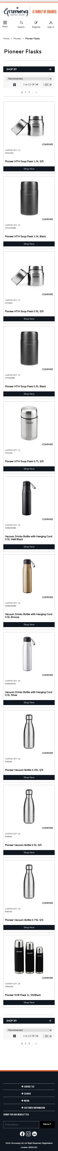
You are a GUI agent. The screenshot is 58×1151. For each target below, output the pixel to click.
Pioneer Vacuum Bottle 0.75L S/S (24, 920)
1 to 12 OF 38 (30, 84)
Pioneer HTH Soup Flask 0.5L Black (25, 386)
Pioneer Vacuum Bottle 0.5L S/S (23, 845)
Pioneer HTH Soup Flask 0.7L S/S (24, 461)
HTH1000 (9, 153)
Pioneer (18, 38)
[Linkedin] (34, 1133)
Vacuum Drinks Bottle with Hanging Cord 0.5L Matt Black (28, 538)
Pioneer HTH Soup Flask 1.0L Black (25, 236)
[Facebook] (22, 1133)
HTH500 (8, 303)
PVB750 (8, 911)
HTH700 (8, 453)
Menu (5, 26)
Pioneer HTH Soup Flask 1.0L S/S (24, 161)
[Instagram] (28, 1133)
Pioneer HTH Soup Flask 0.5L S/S (24, 311)
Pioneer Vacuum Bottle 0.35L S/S (24, 770)
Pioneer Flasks (32, 38)
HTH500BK (10, 378)
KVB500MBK (10, 528)
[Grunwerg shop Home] (29, 15)
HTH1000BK (10, 228)
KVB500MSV (10, 683)
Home (6, 38)
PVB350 (8, 761)
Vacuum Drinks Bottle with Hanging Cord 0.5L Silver (28, 693)
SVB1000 (9, 986)
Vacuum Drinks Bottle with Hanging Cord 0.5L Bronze (28, 615)
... (32, 92)
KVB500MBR (10, 606)
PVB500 (8, 836)
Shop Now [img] (29, 168)
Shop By (11, 69)
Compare (47, 144)
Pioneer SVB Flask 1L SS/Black (23, 995)
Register (36, 27)
